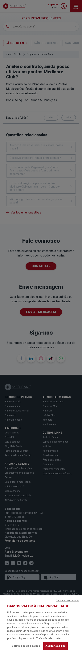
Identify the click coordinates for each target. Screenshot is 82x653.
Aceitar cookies (55, 645)
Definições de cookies (26, 645)
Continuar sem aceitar (67, 600)
